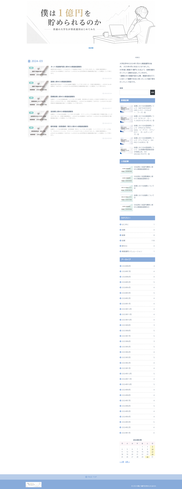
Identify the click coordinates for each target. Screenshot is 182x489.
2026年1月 (138, 304)
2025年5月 (138, 347)
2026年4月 (138, 287)
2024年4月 (138, 416)
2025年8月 (138, 330)
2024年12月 (138, 373)
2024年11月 (138, 379)
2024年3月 (138, 422)
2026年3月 (138, 293)
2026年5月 (138, 282)
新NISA (138, 246)
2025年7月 (138, 336)
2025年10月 (138, 320)
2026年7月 (138, 271)
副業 (138, 235)
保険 (138, 230)
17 (152, 452)
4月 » (127, 462)
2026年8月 (138, 266)
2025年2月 (138, 363)
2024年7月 (138, 400)
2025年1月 (138, 368)
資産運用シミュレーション (138, 251)
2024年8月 (138, 395)
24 (152, 454)
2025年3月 (138, 357)
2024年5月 (138, 411)
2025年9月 (138, 325)
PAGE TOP (92, 477)
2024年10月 (138, 384)
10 (152, 449)
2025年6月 (138, 341)
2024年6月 (138, 406)
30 (147, 457)
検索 (121, 88)
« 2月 (122, 462)
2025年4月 (138, 352)
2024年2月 (138, 427)
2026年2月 (138, 298)
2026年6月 (138, 277)
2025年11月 (138, 314)
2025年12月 (138, 309)
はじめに (138, 224)
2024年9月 (138, 390)
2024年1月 (138, 433)
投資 (138, 240)
